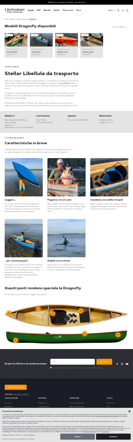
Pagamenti (42, 403)
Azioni (56, 10)
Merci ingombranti (77, 407)
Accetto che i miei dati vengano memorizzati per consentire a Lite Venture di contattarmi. (78, 368)
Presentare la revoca (16, 387)
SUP (39, 10)
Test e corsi (68, 10)
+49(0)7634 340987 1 (21, 394)
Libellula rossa (62, 52)
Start (7, 19)
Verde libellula (12, 52)
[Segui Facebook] (117, 364)
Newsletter (9, 407)
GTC (108, 407)
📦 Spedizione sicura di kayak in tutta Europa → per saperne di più (66, 2)
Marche (47, 10)
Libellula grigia (87, 52)
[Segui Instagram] (122, 364)
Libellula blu (36, 52)
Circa (78, 10)
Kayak (31, 10)
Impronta (110, 403)
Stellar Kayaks (22, 19)
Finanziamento (43, 407)
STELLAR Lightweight (13, 49)
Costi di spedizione (77, 403)
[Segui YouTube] (127, 364)
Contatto (8, 403)
